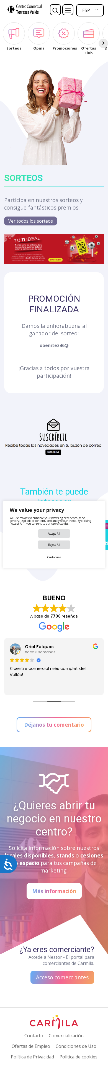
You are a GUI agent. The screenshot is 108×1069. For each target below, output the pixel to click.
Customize (54, 557)
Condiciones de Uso (76, 1046)
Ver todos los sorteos (30, 221)
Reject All (54, 545)
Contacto (33, 1036)
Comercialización (66, 1036)
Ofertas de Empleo (31, 1046)
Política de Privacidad (32, 1057)
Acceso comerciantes (62, 977)
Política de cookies (78, 1057)
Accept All (54, 533)
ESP (86, 10)
